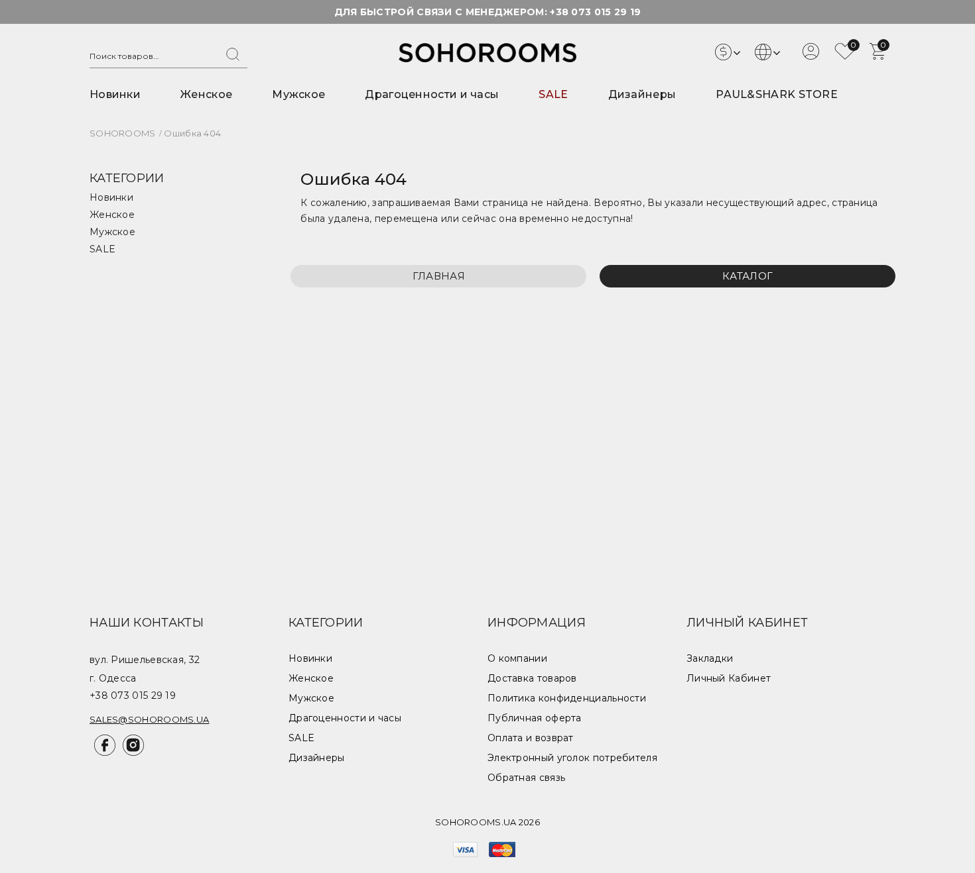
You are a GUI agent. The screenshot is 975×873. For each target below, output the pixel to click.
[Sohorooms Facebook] (104, 752)
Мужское (298, 94)
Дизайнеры (642, 94)
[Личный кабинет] (811, 56)
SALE (553, 94)
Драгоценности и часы (432, 94)
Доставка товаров (532, 678)
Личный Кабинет (728, 678)
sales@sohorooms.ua (149, 719)
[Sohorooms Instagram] (131, 752)
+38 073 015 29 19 (595, 12)
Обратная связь (526, 778)
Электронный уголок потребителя (572, 758)
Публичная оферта (534, 718)
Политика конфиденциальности (566, 698)
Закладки (709, 658)
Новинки (115, 94)
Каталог (747, 276)
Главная (439, 276)
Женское (206, 94)
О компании (517, 658)
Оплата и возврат (530, 738)
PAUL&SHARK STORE (777, 94)
